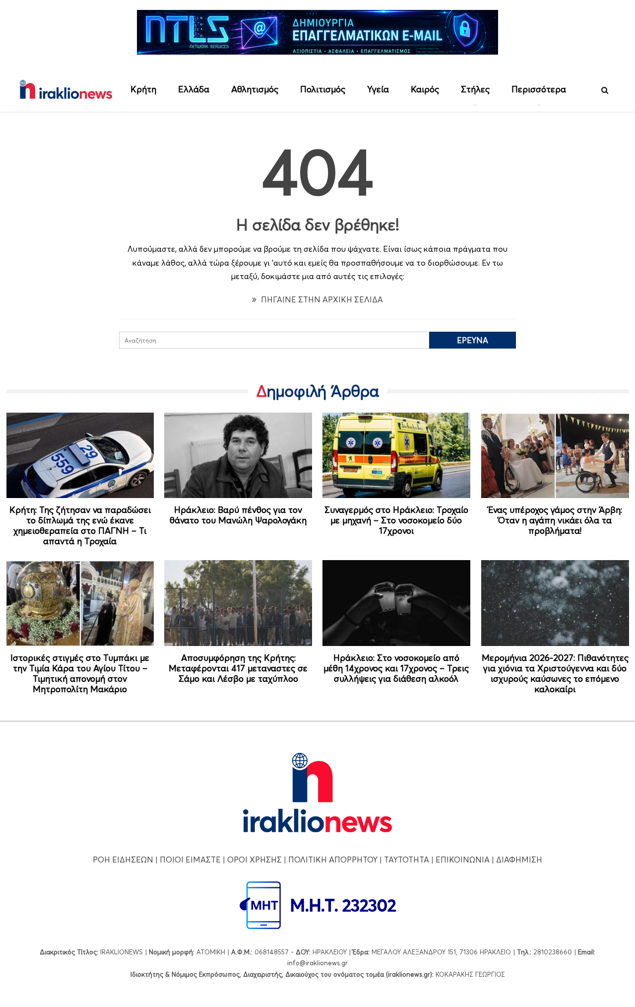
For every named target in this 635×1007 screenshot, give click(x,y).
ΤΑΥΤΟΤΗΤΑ (406, 859)
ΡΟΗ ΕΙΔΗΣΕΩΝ (123, 859)
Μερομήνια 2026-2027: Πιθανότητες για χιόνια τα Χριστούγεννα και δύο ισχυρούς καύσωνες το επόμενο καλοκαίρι (555, 673)
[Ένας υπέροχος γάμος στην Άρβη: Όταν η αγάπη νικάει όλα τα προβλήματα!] (555, 456)
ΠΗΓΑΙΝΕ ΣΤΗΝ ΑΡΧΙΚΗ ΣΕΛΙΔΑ (321, 299)
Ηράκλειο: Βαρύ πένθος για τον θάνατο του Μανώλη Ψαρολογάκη (238, 514)
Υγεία (378, 89)
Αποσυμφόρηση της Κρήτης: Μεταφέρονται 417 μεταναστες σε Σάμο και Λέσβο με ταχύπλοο (238, 668)
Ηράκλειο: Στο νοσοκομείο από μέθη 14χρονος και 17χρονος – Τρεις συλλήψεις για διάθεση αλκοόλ (396, 668)
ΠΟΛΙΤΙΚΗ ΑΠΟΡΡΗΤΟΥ (333, 859)
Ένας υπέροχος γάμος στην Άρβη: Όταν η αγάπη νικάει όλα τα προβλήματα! (555, 520)
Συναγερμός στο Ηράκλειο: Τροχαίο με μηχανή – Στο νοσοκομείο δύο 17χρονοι (396, 520)
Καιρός (425, 89)
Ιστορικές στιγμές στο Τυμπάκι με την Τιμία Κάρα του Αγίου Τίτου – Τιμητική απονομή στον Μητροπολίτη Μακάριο (79, 673)
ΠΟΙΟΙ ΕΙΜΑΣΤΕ (190, 859)
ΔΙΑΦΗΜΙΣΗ (519, 859)
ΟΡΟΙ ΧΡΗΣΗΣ (254, 859)
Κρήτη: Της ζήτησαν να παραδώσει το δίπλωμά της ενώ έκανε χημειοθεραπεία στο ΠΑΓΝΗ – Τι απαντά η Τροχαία (80, 525)
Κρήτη (143, 89)
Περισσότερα (538, 89)
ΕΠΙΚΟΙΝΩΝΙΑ (463, 859)
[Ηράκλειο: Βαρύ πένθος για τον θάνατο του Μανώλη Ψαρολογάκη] (238, 456)
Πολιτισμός (322, 89)
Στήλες (475, 89)
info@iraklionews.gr (317, 963)
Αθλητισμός (254, 89)
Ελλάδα (193, 89)
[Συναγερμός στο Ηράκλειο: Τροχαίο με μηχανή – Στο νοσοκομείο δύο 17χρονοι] (396, 456)
